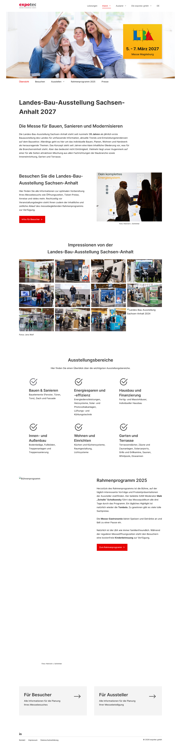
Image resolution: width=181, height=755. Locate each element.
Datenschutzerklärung (49, 740)
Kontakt (22, 740)
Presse (105, 81)
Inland (105, 6)
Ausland (119, 6)
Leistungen (92, 6)
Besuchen (40, 81)
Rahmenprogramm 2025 (83, 81)
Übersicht (24, 81)
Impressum (32, 740)
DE (158, 6)
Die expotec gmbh (140, 6)
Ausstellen (56, 81)
